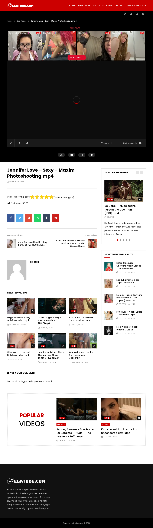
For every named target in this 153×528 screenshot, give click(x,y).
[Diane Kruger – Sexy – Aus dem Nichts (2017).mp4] (52, 306)
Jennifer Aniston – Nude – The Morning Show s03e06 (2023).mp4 (52, 355)
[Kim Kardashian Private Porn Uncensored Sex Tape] (121, 409)
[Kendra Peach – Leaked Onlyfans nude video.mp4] (83, 340)
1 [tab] (117, 240)
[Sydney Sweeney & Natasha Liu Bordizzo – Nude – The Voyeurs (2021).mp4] (76, 409)
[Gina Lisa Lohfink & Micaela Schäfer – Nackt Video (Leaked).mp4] (92, 243)
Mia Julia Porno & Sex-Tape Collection (128, 281)
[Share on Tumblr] (46, 218)
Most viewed (106, 5)
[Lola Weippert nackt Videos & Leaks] (108, 330)
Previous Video (15, 235)
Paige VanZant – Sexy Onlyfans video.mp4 (18, 319)
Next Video (91, 235)
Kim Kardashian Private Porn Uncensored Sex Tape (120, 431)
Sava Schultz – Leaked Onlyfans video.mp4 (81, 319)
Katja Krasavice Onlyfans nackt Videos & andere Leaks (128, 265)
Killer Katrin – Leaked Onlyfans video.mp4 (18, 354)
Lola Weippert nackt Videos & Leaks (127, 328)
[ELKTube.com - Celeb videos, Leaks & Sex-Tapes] (20, 5)
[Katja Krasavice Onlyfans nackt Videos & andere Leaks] (108, 266)
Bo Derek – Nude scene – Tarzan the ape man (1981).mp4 (121, 209)
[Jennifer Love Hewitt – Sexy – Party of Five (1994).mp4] (11, 243)
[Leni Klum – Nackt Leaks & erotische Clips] (108, 315)
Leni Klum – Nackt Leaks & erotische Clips (129, 313)
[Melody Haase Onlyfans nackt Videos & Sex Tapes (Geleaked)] (108, 298)
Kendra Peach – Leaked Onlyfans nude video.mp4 (81, 355)
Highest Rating (87, 5)
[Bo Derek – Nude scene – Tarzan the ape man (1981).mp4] (123, 191)
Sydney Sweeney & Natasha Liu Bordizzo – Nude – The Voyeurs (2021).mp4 (75, 432)
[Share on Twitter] (19, 218)
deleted (34, 262)
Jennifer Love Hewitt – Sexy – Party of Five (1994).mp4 (33, 243)
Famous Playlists (136, 5)
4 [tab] (126, 240)
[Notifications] (131, 14)
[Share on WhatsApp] (37, 218)
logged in (26, 381)
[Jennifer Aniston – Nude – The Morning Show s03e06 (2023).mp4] (52, 340)
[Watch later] (125, 14)
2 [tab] (120, 240)
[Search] (143, 14)
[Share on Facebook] (10, 218)
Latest (120, 5)
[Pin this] (55, 218)
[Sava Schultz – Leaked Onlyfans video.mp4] (83, 306)
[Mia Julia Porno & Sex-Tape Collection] (108, 283)
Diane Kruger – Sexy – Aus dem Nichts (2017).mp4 (49, 320)
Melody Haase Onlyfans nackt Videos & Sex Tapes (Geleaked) (129, 297)
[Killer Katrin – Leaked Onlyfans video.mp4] (21, 340)
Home (72, 5)
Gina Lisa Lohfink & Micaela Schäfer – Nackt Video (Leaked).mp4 (70, 243)
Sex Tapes (21, 21)
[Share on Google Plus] (28, 218)
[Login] (137, 14)
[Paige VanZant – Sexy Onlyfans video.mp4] (21, 306)
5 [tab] (129, 240)
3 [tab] (123, 240)
